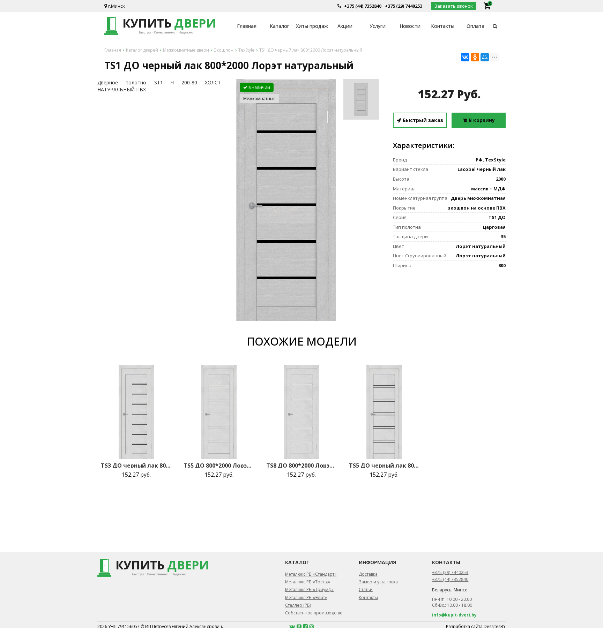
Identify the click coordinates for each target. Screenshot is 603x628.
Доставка (368, 574)
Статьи (366, 589)
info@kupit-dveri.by (454, 615)
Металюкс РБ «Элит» (306, 597)
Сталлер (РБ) (298, 605)
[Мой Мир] (485, 57)
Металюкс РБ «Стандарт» (310, 574)
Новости (410, 26)
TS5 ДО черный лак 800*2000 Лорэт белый (384, 465)
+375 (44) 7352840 (362, 6)
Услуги (378, 26)
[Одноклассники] (475, 57)
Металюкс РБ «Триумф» (309, 589)
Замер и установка (378, 582)
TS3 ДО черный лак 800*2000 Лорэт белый (136, 465)
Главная (246, 26)
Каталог (279, 26)
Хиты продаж (312, 26)
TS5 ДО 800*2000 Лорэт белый (219, 465)
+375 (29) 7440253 (403, 6)
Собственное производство (314, 613)
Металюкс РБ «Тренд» (307, 582)
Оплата (475, 26)
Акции (344, 26)
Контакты (442, 26)
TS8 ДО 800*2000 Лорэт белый (301, 465)
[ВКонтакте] (465, 57)
